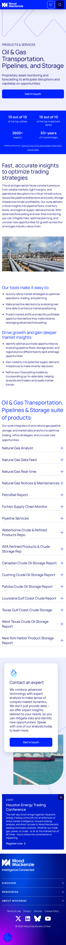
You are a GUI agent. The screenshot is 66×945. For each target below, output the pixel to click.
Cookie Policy (52, 911)
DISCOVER (9, 883)
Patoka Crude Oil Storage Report (27, 586)
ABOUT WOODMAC (14, 900)
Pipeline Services (15, 518)
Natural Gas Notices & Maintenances (31, 483)
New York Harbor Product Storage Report (28, 640)
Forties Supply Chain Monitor (24, 506)
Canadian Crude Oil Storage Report (29, 563)
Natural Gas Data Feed (19, 459)
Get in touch (33, 94)
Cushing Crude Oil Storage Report (28, 574)
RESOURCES (10, 891)
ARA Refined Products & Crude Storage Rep (26, 549)
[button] (51, 5)
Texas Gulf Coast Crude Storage (27, 610)
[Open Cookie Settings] (7, 937)
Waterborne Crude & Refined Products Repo (24, 532)
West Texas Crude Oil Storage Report (25, 624)
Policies (38, 911)
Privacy (27, 911)
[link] (33, 865)
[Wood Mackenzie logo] (12, 5)
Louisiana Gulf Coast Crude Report (29, 598)
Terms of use (14, 911)
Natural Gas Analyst (17, 448)
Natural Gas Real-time (19, 471)
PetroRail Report (15, 494)
